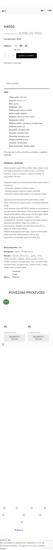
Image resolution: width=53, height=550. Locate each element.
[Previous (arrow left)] (2, 537)
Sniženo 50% (35, 265)
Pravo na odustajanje (10, 459)
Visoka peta (22, 143)
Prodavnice (6, 374)
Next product (49, 10)
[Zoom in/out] (20, 533)
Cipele (16, 252)
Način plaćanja (8, 409)
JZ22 (20, 107)
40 (5, 326)
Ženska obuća (27, 252)
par (33, 262)
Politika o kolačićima (10, 419)
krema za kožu (26, 110)
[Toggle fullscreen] (14, 533)
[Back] (4, 10)
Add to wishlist (12, 83)
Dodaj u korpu (26, 56)
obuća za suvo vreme (26, 117)
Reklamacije (7, 430)
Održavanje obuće (9, 435)
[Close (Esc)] (2, 533)
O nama (5, 369)
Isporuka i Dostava (13, 163)
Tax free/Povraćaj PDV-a (12, 400)
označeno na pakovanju (32, 123)
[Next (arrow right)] (8, 537)
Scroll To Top (5, 540)
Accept (3, 549)
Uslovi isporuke (8, 455)
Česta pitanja (7, 440)
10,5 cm (23, 97)
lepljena (24, 113)
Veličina (7, 46)
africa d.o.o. (25, 256)
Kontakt (5, 379)
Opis (6, 92)
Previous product (42, 10)
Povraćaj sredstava (9, 450)
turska (44, 265)
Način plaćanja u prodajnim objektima (17, 395)
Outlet (21, 120)
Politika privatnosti (9, 414)
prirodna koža (23, 130)
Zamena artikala (8, 445)
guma (16, 104)
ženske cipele (29, 146)
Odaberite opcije (14, 338)
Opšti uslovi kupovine (10, 405)
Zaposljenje (6, 383)
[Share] (8, 533)
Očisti (18, 50)
